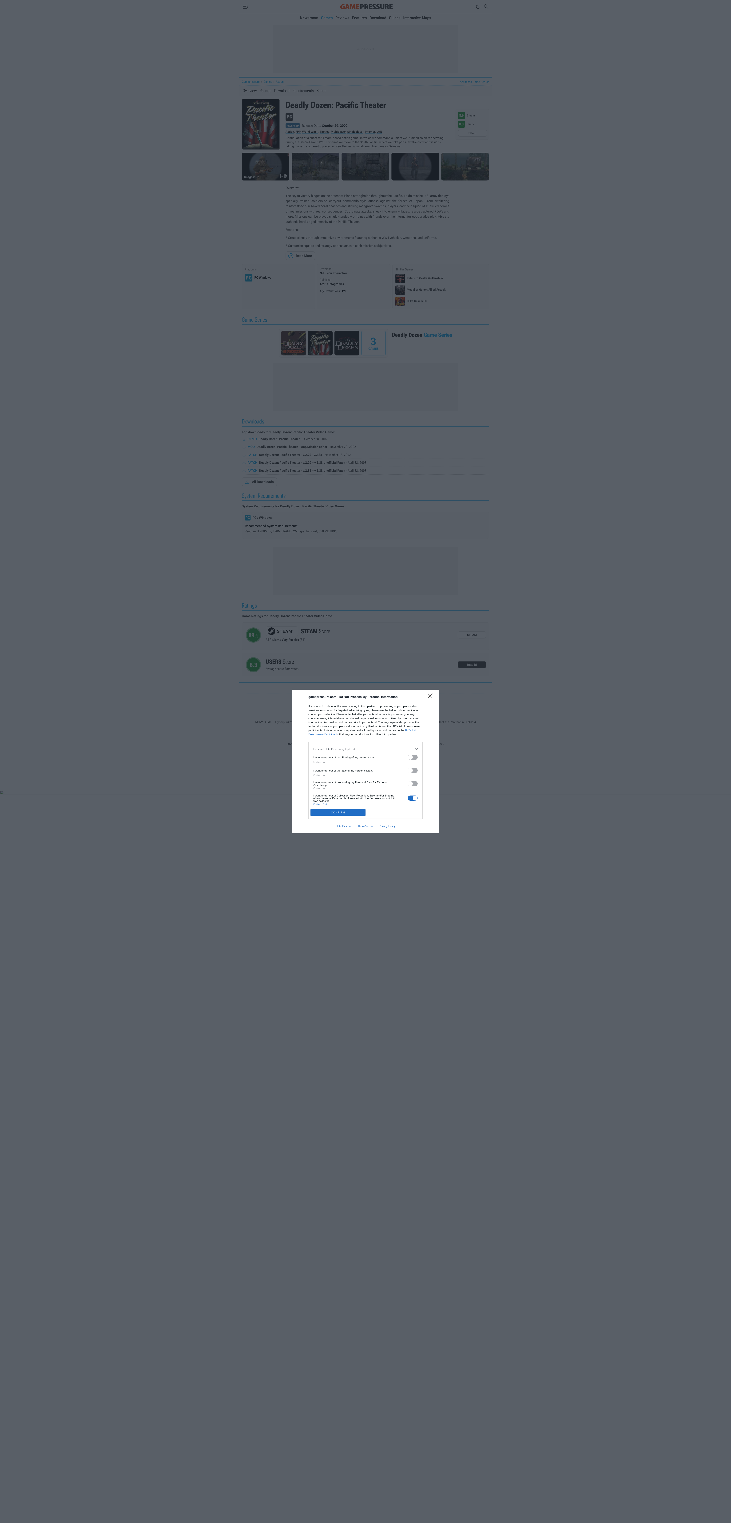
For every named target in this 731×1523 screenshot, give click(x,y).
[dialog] (365, 761)
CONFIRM (338, 812)
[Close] (431, 697)
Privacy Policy (387, 826)
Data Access (365, 826)
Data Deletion (344, 826)
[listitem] (365, 749)
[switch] (413, 757)
